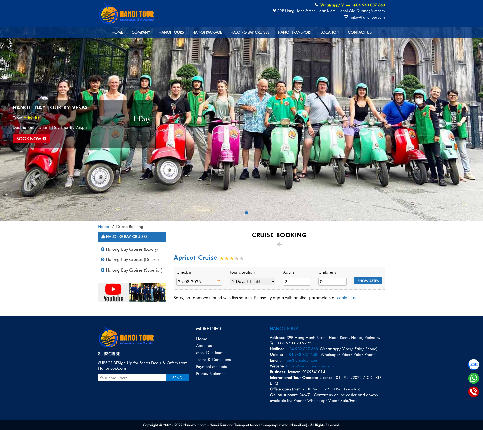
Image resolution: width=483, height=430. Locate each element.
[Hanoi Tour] (126, 12)
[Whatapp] (473, 378)
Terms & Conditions (213, 359)
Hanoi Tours (171, 32)
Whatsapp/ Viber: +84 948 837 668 (352, 5)
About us (204, 345)
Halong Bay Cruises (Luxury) (132, 249)
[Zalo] (473, 364)
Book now (29, 138)
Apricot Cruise (195, 258)
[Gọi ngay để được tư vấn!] (473, 391)
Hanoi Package (207, 32)
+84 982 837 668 (302, 348)
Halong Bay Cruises (250, 32)
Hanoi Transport (295, 32)
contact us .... (349, 297)
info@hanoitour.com (367, 17)
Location (329, 32)
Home (117, 32)
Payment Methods (211, 366)
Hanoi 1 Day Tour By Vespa (50, 108)
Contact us (360, 32)
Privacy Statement (211, 373)
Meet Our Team (210, 352)
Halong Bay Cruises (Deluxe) (132, 259)
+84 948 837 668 (301, 354)
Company (141, 32)
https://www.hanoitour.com (310, 366)
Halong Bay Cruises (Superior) (134, 270)
